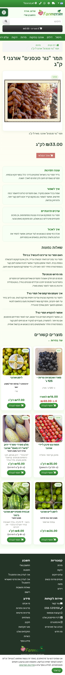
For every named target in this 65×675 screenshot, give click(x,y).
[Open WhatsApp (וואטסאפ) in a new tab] (45, 3)
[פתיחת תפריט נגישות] (4, 12)
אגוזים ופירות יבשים (53, 579)
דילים (49, 37)
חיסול (58, 37)
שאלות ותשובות (23, 587)
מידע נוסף (25, 641)
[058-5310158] (40, 3)
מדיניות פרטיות (23, 612)
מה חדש (58, 631)
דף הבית (52, 45)
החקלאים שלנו (23, 631)
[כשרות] (49, 3)
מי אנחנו (26, 603)
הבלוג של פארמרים (53, 626)
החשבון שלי (30, 15)
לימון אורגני (16, 377)
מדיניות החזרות (23, 608)
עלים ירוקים (57, 574)
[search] (6, 21)
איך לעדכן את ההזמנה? (19, 574)
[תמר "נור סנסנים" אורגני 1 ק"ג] (32, 101)
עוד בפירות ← (55, 340)
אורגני (54, 77)
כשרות (27, 636)
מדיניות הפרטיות (26, 665)
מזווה (60, 584)
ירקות (15, 37)
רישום (27, 592)
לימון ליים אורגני (49, 511)
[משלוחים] (53, 3)
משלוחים (26, 617)
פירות (23, 37)
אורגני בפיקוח (37, 37)
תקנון (27, 622)
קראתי (57, 670)
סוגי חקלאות (24, 626)
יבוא (58, 350)
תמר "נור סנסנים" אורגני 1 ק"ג (45, 48)
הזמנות (26, 570)
